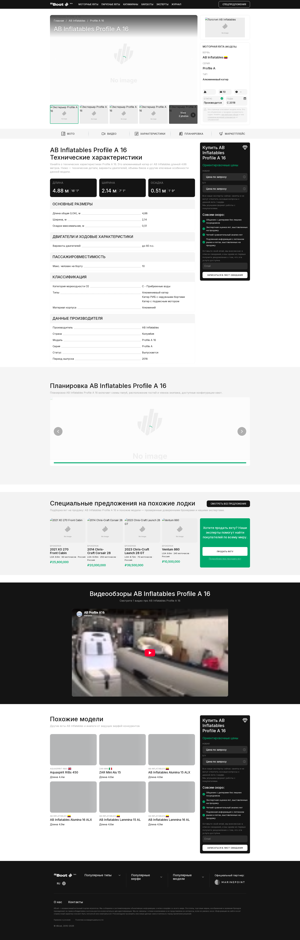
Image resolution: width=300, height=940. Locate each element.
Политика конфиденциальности (89, 920)
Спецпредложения (234, 4)
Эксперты (162, 4)
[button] (124, 58)
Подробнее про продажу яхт (225, 558)
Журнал (176, 4)
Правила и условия (62, 920)
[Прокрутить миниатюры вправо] (193, 115)
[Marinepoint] (230, 882)
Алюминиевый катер (215, 79)
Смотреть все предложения (228, 503)
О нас (58, 902)
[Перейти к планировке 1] (150, 462)
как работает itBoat (229, 114)
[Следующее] (192, 59)
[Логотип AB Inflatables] (225, 27)
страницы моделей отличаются (221, 117)
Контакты (75, 902)
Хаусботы (147, 4)
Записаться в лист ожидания (225, 275)
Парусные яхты (110, 4)
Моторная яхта (214, 46)
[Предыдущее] (55, 59)
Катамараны (130, 4)
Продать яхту (225, 551)
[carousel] (124, 68)
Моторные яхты (88, 4)
